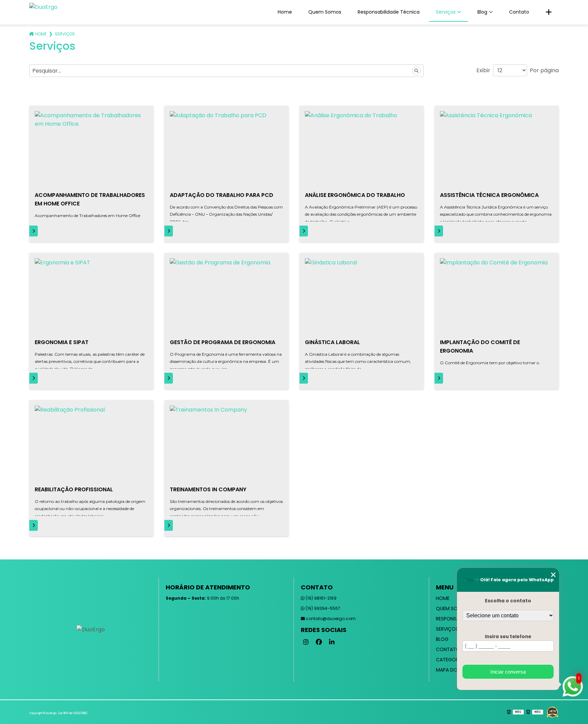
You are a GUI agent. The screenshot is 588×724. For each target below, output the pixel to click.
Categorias (451, 659)
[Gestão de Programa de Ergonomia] (226, 296)
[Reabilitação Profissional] (91, 443)
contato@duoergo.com (330, 618)
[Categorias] (549, 12)
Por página (544, 70)
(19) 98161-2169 (321, 598)
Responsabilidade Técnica (389, 12)
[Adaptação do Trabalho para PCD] (226, 149)
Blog (482, 12)
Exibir (483, 70)
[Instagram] (306, 642)
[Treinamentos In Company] (226, 443)
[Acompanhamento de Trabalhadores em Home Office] (91, 149)
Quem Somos (324, 12)
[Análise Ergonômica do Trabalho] (361, 149)
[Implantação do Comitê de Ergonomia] (496, 296)
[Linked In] (332, 642)
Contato (519, 12)
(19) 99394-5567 (322, 608)
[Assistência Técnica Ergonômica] (496, 149)
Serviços (446, 12)
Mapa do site (452, 669)
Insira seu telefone (508, 636)
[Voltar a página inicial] (43, 8)
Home (285, 12)
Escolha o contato (508, 601)
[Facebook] (319, 642)
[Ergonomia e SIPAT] (91, 296)
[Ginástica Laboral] (361, 296)
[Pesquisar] (416, 70)
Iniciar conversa (508, 672)
